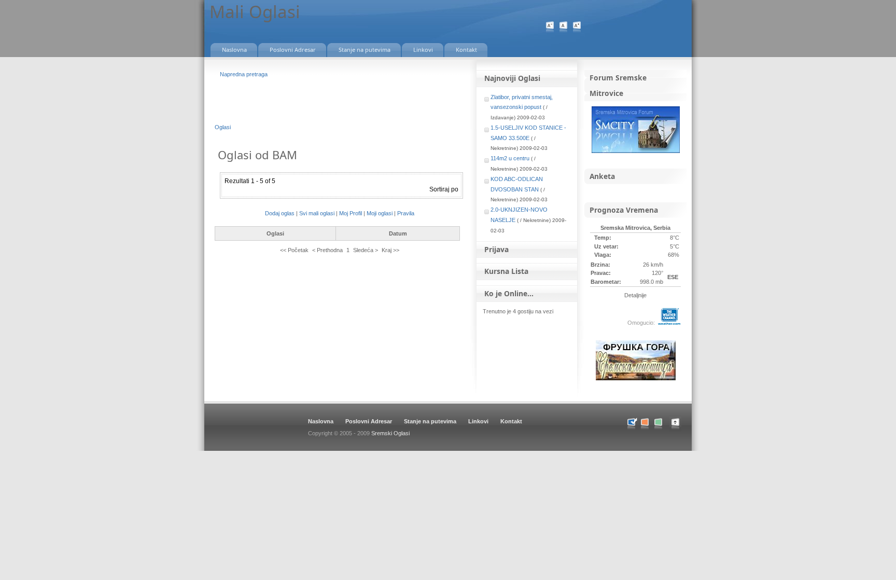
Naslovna (320, 421)
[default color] (631, 424)
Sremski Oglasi (390, 433)
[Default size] (563, 27)
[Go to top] (680, 429)
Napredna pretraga (244, 74)
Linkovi (478, 421)
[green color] (658, 424)
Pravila (405, 213)
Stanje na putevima (430, 421)
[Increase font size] (577, 27)
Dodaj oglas (280, 213)
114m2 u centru (510, 158)
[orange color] (645, 424)
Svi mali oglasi (316, 213)
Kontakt (511, 421)
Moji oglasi (380, 213)
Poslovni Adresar (368, 421)
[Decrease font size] (550, 27)
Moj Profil (350, 213)
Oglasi (223, 127)
